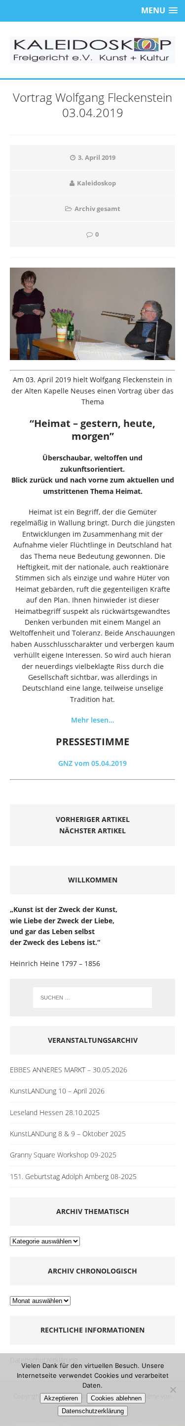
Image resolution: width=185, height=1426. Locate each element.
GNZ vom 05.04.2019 (92, 763)
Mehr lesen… (92, 720)
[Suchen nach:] (92, 997)
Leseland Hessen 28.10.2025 (55, 1112)
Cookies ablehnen (116, 1398)
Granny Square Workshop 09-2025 (63, 1154)
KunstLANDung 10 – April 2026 (57, 1090)
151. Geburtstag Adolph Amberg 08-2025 (73, 1176)
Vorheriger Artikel (93, 819)
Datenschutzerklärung (93, 1411)
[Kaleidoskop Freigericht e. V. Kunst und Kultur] (92, 50)
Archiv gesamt (97, 208)
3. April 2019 (96, 157)
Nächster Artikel (92, 830)
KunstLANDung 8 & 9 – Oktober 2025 (68, 1133)
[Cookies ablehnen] (173, 1390)
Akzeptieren (61, 1398)
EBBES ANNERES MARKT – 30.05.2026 (68, 1069)
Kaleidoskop (96, 183)
